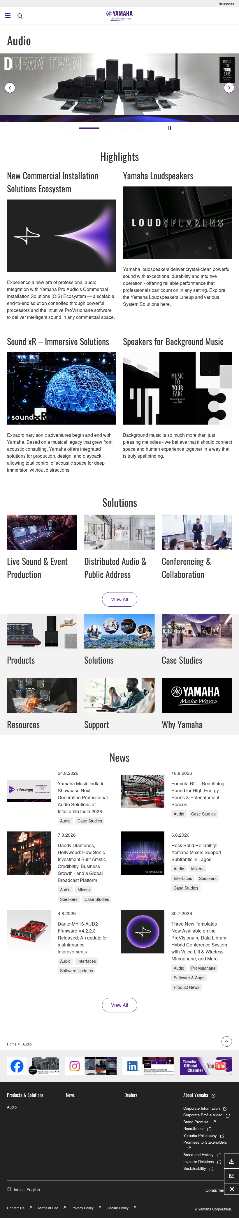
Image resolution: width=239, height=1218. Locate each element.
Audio (12, 1107)
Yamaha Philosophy (200, 1135)
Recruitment (193, 1128)
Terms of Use (48, 1207)
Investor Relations (198, 1161)
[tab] (71, 128)
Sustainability (194, 1168)
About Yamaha (195, 1094)
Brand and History (198, 1154)
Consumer (215, 1190)
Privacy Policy (82, 1207)
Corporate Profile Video (202, 1115)
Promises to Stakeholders (205, 1142)
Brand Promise (195, 1121)
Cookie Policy (118, 1207)
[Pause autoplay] (170, 128)
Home (12, 1043)
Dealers (130, 1094)
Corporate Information (201, 1108)
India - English (27, 1189)
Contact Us (15, 1207)
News (70, 1094)
